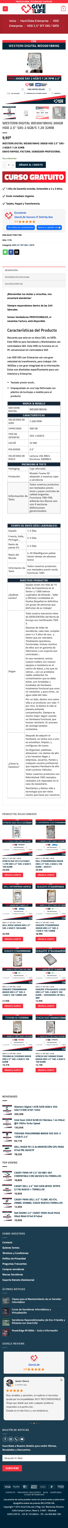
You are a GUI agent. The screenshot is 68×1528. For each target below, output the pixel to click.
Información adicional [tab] (17, 277)
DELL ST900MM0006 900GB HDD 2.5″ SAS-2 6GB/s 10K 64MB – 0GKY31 (49, 864)
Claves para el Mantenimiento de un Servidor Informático (36, 1301)
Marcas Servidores (12, 1274)
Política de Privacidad (14, 1258)
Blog (45, 1492)
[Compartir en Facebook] (11, 252)
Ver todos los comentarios (21, 227)
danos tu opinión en (48, 227)
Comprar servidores (13, 1269)
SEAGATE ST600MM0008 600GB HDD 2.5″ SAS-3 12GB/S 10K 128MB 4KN (14, 992)
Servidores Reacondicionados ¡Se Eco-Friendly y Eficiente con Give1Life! (38, 1321)
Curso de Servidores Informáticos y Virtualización (31, 1311)
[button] (5, 8)
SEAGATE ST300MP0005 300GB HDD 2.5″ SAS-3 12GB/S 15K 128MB (47, 928)
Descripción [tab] (11, 270)
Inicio (12, 20)
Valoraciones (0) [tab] (14, 283)
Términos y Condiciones (15, 1253)
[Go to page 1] (31, 1423)
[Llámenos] (16, 1439)
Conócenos (56, 1492)
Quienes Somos (10, 1247)
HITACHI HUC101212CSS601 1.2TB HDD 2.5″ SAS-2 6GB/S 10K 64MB (16, 864)
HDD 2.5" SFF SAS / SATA (43, 25)
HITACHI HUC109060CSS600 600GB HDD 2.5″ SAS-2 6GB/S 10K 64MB (50, 1059)
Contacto (7, 1242)
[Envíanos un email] (10, 1439)
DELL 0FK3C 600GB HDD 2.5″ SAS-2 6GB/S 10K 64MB (16, 927)
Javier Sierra (22, 1381)
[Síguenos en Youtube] (21, 1439)
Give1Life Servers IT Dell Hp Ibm (33, 217)
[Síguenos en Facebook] (5, 1439)
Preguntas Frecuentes (14, 1264)
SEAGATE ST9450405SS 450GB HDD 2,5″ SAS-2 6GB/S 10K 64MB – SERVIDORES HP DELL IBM (51, 993)
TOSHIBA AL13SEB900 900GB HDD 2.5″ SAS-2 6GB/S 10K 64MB (16, 1059)
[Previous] (7, 72)
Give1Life (34, 1364)
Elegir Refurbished (34, 1494)
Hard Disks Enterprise (34, 20)
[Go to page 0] (28, 1423)
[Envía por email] (16, 252)
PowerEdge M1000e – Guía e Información (35, 1330)
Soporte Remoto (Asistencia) (18, 1280)
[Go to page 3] (36, 1423)
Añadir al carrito (31, 165)
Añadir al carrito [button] (13, 875)
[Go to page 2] (34, 1423)
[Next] (60, 72)
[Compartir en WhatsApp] (5, 252)
